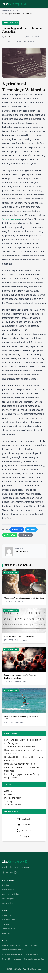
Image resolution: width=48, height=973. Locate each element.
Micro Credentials (9, 903)
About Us (9, 790)
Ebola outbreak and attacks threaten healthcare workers (20, 676)
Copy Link (27, 535)
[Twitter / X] (7, 873)
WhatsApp (11, 535)
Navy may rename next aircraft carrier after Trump (22, 954)
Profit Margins (8, 898)
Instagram (25, 836)
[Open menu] (43, 4)
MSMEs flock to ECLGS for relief (19, 636)
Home (4, 10)
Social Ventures (8, 889)
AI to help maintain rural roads (19, 746)
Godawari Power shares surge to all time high (24, 597)
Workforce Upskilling (10, 894)
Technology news (11, 219)
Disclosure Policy (12, 797)
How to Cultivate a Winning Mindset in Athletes (21, 718)
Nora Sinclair (10, 37)
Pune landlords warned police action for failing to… (22, 945)
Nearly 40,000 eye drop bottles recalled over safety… (23, 959)
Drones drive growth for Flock (19, 763)
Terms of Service (12, 804)
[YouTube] (11, 873)
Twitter (33, 529)
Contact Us (9, 794)
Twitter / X (26, 830)
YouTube (25, 824)
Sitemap (8, 801)
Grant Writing (13, 10)
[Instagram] (15, 873)
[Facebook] (3, 873)
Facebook (18, 529)
